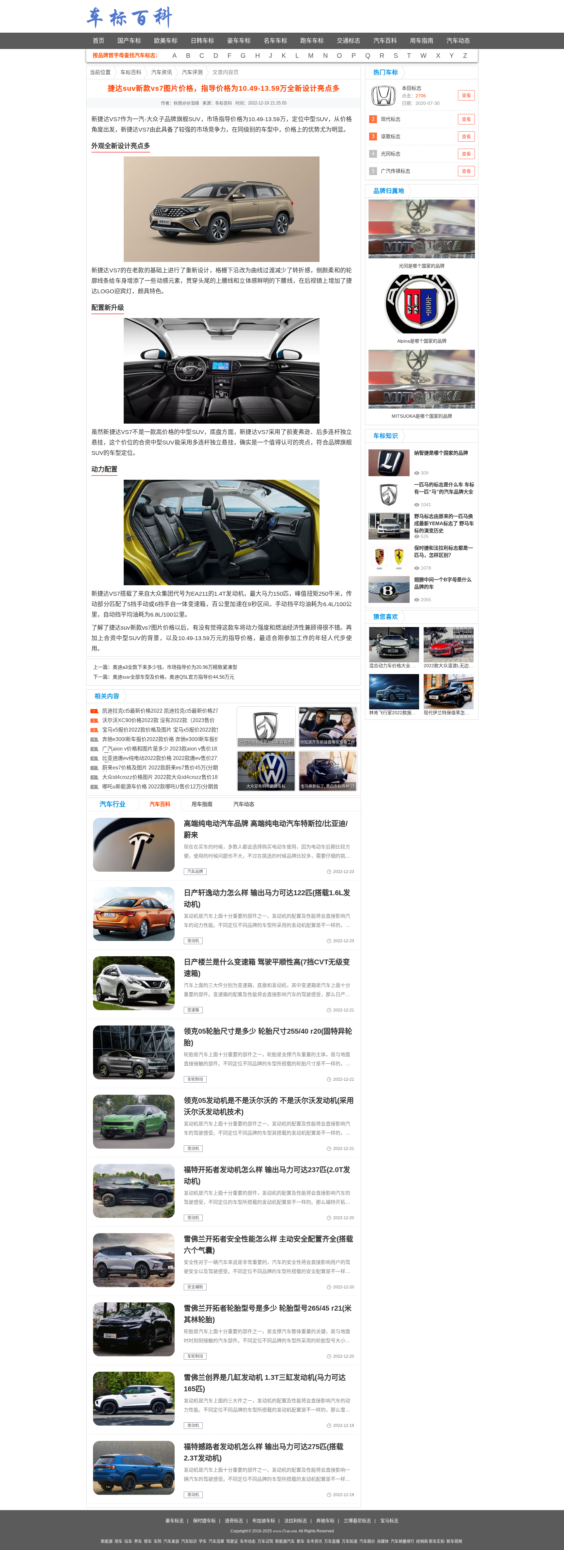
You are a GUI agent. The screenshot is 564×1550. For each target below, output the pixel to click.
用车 (118, 1541)
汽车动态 (458, 41)
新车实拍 (437, 1541)
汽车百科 (385, 41)
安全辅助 (195, 1287)
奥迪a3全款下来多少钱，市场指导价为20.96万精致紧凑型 (175, 667)
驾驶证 (232, 1541)
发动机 (193, 941)
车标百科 (130, 72)
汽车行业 (113, 804)
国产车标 (129, 41)
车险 (158, 1541)
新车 (301, 1541)
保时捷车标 (204, 1520)
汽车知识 (189, 1541)
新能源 (107, 1541)
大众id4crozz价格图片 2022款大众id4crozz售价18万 (162, 777)
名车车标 (275, 41)
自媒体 (383, 1541)
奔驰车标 (325, 1520)
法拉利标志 (295, 1520)
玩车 (128, 1541)
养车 (138, 1541)
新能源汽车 (285, 1541)
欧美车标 (166, 41)
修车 (148, 1541)
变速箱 (193, 1010)
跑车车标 (312, 41)
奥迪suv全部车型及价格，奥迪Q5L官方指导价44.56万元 (173, 677)
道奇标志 (234, 1520)
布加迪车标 (263, 1520)
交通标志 (348, 41)
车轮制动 (195, 1079)
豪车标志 (174, 1520)
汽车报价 (367, 1541)
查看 (466, 95)
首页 (98, 41)
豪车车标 (239, 41)
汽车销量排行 (402, 1541)
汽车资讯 (161, 72)
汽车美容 (171, 1541)
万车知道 (349, 1541)
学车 (203, 1541)
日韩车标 (202, 41)
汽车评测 (192, 72)
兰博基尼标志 (357, 1520)
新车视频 (454, 1541)
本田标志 (411, 88)
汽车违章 (216, 1541)
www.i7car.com (285, 1531)
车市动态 (248, 1541)
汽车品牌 (195, 871)
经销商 (422, 1541)
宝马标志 (389, 1520)
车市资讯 (314, 1541)
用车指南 (421, 41)
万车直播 (332, 1541)
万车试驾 (265, 1541)
